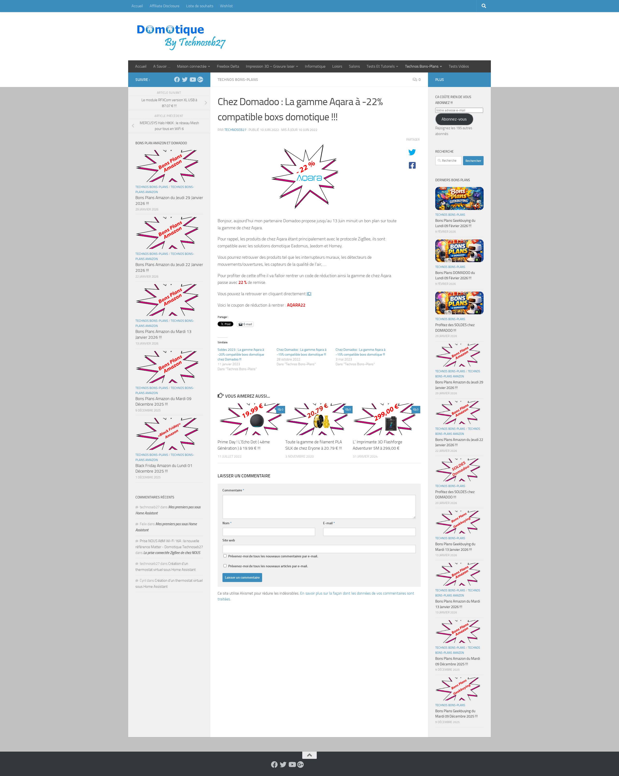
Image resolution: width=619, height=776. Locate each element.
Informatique (315, 66)
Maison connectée (191, 66)
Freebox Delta (228, 66)
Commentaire (233, 490)
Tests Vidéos (459, 66)
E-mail (329, 523)
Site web (228, 540)
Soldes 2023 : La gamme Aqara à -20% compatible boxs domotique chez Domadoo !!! (241, 354)
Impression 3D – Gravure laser (270, 66)
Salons (354, 66)
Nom (227, 523)
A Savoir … (161, 66)
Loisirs (337, 66)
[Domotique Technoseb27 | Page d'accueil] (182, 36)
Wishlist (226, 6)
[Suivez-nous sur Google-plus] (200, 79)
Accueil (137, 6)
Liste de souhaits (199, 6)
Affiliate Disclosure (164, 6)
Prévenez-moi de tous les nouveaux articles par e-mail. (268, 566)
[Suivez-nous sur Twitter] (185, 79)
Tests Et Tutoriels (381, 66)
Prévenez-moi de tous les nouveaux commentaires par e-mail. (273, 556)
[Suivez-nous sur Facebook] (177, 79)
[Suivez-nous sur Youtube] (192, 79)
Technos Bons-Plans (421, 66)
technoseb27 (235, 130)
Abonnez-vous (454, 119)
